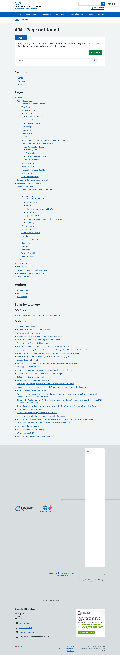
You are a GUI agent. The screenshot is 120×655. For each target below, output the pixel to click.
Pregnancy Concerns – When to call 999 (33, 329)
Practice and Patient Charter (33, 104)
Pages (20, 78)
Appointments (31, 14)
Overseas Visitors (33, 123)
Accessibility (70, 646)
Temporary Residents (34, 116)
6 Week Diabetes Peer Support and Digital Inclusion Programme (43, 346)
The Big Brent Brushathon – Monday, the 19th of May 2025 (41, 416)
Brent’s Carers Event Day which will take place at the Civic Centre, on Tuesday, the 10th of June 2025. (59, 406)
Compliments (26, 133)
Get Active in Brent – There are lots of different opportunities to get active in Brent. (51, 387)
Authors (21, 81)
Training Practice (28, 110)
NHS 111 (29, 206)
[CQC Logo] (84, 614)
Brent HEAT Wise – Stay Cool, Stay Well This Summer (38, 340)
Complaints (26, 130)
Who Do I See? (27, 256)
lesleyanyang (22, 293)
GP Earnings (26, 127)
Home (18, 14)
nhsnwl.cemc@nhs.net (29, 632)
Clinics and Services (29, 193)
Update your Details (29, 163)
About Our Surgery (25, 101)
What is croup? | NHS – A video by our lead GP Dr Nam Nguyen (43, 357)
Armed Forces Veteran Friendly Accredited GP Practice (43, 140)
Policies (24, 137)
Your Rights (26, 107)
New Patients (26, 114)
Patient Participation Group (32, 147)
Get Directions (25, 623)
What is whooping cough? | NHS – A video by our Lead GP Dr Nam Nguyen (48, 353)
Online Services (27, 226)
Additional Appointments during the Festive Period (38, 315)
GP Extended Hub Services (28, 426)
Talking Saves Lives (29, 253)
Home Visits (31, 212)
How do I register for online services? (32, 270)
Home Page (95, 52)
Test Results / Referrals (30, 233)
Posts (20, 84)
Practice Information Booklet (33, 170)
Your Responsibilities (30, 177)
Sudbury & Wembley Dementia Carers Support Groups (39, 373)
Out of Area (31, 120)
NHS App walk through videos (29, 367)
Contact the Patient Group (37, 156)
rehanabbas (22, 297)
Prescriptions (46, 14)
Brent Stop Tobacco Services (28, 333)
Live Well (25, 246)
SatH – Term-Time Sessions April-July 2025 (34, 380)
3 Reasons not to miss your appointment (33, 436)
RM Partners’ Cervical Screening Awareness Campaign (39, 336)
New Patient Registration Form (30, 183)
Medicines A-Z (27, 250)
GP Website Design (93, 646)
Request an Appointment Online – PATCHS (44, 219)
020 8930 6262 (26, 628)
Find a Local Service (29, 239)
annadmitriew (23, 290)
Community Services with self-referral (32, 180)
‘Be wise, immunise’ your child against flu (34, 430)
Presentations (31, 153)
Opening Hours (32, 216)
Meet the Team (27, 166)
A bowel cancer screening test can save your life (37, 413)
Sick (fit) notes (27, 229)
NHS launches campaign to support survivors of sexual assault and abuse (47, 363)
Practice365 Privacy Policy (66, 648)
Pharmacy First (32, 223)
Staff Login (70, 651)
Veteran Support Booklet (27, 360)
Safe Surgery (26, 173)
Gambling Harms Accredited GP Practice (37, 144)
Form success (22, 263)
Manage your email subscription (30, 273)
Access (19, 98)
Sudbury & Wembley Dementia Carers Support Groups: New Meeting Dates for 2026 (52, 350)
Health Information (76, 14)
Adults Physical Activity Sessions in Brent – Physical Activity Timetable (45, 384)
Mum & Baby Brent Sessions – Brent (31, 390)
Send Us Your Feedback (31, 160)
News (91, 14)
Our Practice (60, 14)
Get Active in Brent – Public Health (31, 377)
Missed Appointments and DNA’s (39, 209)
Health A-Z (25, 243)
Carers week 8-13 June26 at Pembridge (33, 343)
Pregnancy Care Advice (26, 326)
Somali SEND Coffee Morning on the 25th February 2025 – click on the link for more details (55, 419)
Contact (101, 14)
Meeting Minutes (33, 150)
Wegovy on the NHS (25, 433)
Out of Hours (31, 202)
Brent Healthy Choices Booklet (29, 409)
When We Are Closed (35, 199)
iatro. (103, 646)
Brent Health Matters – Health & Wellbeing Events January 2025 (43, 423)
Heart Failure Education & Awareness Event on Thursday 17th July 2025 (47, 370)
